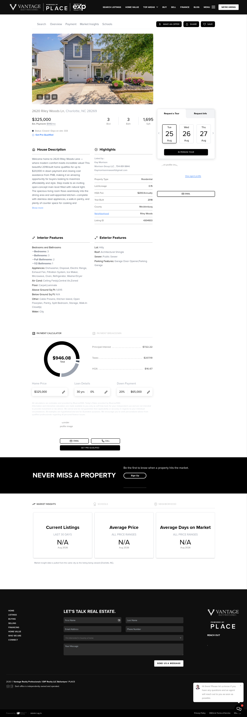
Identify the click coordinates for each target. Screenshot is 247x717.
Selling (12, 623)
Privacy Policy (200, 713)
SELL (173, 7)
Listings (12, 615)
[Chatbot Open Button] (239, 709)
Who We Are (14, 636)
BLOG (196, 7)
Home (11, 610)
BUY (164, 7)
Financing (13, 627)
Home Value (132, 7)
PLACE (72, 681)
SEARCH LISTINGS (112, 7)
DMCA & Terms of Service (219, 713)
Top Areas (149, 7)
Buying (12, 619)
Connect (13, 640)
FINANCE (184, 7)
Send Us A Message (169, 663)
